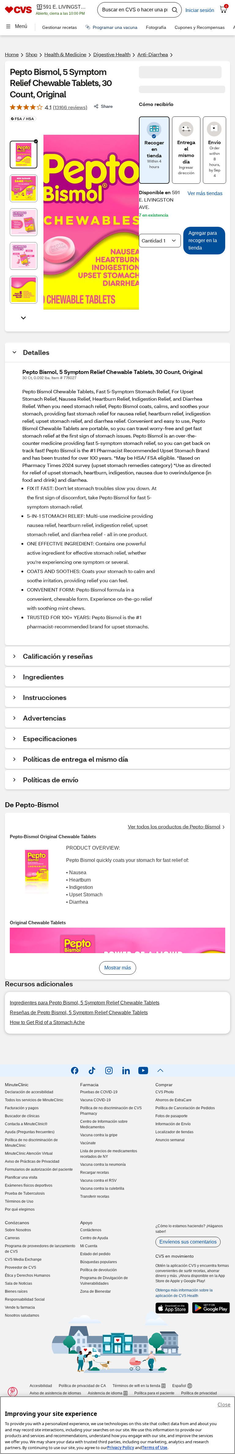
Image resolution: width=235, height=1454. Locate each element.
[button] (205, 193)
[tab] (23, 154)
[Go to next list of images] (23, 317)
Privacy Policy (120, 1447)
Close (224, 1404)
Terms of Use (154, 1447)
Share (107, 106)
